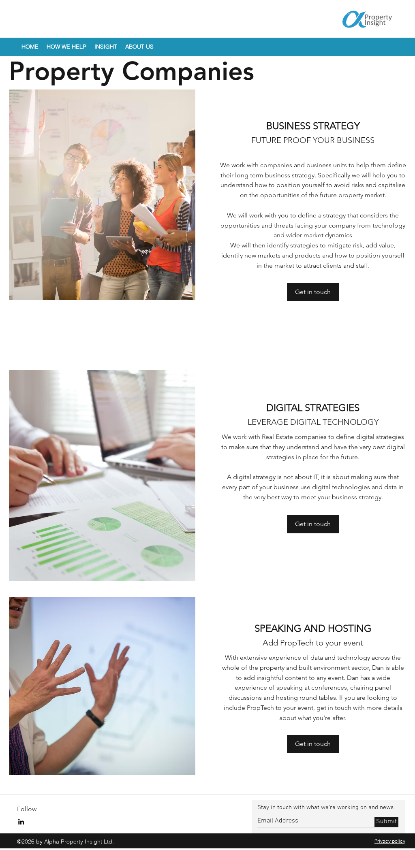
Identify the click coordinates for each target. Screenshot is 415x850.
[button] (66, 47)
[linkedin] (21, 822)
